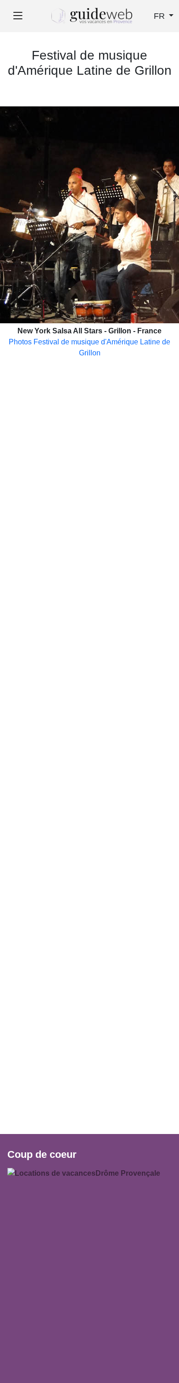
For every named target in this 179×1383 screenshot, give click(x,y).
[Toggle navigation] (18, 16)
